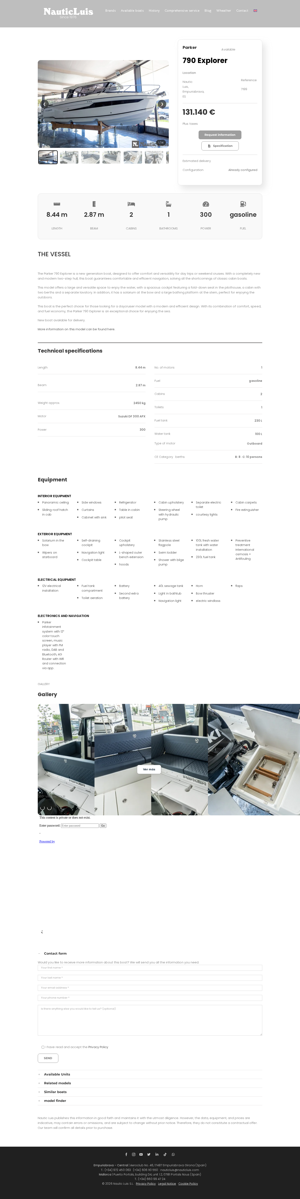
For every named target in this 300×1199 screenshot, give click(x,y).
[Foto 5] (133, 157)
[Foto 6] (154, 157)
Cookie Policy (188, 1184)
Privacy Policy (98, 1047)
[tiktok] (165, 1154)
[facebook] (126, 1154)
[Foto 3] (90, 157)
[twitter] (149, 1154)
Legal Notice (167, 1184)
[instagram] (133, 1154)
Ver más (149, 769)
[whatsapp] (173, 1154)
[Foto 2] (69, 157)
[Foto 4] (111, 157)
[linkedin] (157, 1154)
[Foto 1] (48, 157)
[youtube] (141, 1154)
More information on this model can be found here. (76, 329)
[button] (103, 104)
